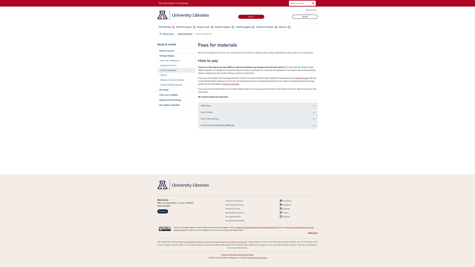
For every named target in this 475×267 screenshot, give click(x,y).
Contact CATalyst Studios (171, 85)
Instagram (287, 205)
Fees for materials (168, 70)
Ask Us (251, 17)
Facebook (287, 201)
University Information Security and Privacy (237, 255)
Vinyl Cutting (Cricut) (210, 119)
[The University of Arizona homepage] (173, 3)
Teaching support (243, 27)
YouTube (286, 216)
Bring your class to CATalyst (172, 80)
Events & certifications (170, 60)
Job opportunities (233, 216)
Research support (222, 27)
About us (283, 27)
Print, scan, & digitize (168, 95)
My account (311, 10)
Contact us (163, 211)
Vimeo (285, 212)
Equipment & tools (168, 65)
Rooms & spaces (166, 51)
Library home (168, 34)
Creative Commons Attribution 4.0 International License (257, 227)
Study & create (203, 27)
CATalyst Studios (185, 34)
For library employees (234, 220)
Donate (305, 17)
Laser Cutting (206, 112)
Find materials (165, 27)
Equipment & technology (170, 100)
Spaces (164, 75)
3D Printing (205, 105)
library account (302, 78)
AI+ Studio (163, 90)
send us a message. (231, 84)
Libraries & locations (265, 27)
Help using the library (234, 205)
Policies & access (232, 209)
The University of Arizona (257, 258)
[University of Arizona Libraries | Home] (183, 15)
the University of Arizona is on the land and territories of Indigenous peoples (215, 242)
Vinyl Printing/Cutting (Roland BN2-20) (217, 125)
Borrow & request (184, 27)
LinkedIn (286, 209)
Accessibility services (234, 212)
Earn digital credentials (169, 105)
